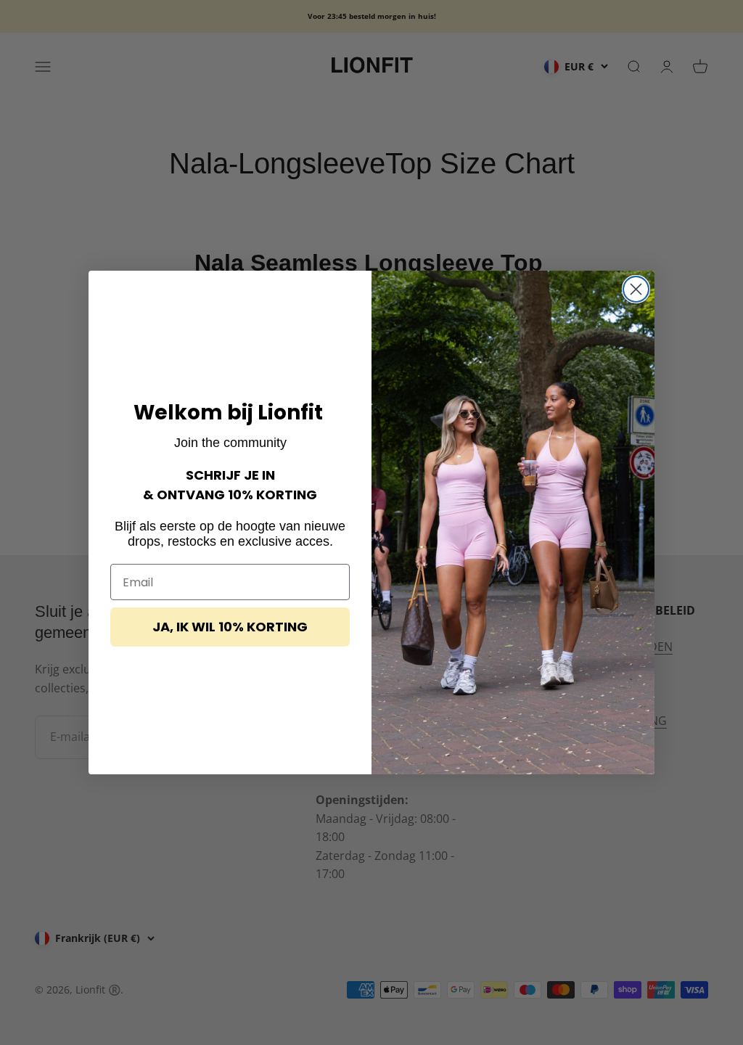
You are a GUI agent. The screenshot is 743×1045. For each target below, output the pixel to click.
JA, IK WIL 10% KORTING (230, 627)
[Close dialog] (636, 289)
